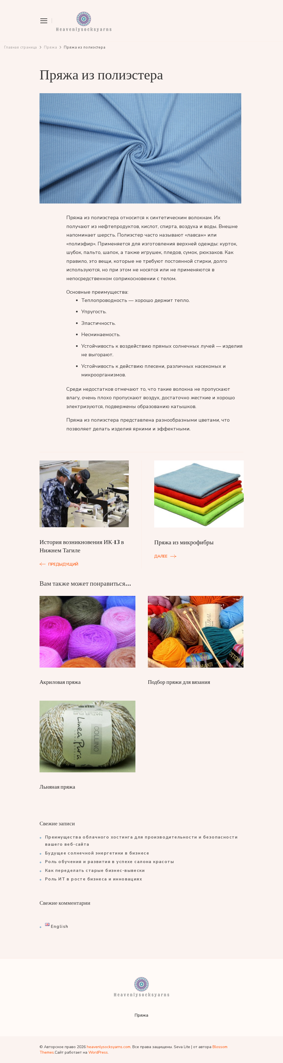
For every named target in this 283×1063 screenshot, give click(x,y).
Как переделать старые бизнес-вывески (95, 870)
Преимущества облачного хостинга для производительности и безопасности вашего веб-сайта (141, 840)
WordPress (98, 1052)
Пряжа (141, 1015)
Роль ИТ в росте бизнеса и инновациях (93, 879)
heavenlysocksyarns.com (108, 1046)
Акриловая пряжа (60, 682)
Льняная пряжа (57, 787)
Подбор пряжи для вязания (179, 682)
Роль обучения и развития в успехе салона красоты (109, 861)
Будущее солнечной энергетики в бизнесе (97, 853)
